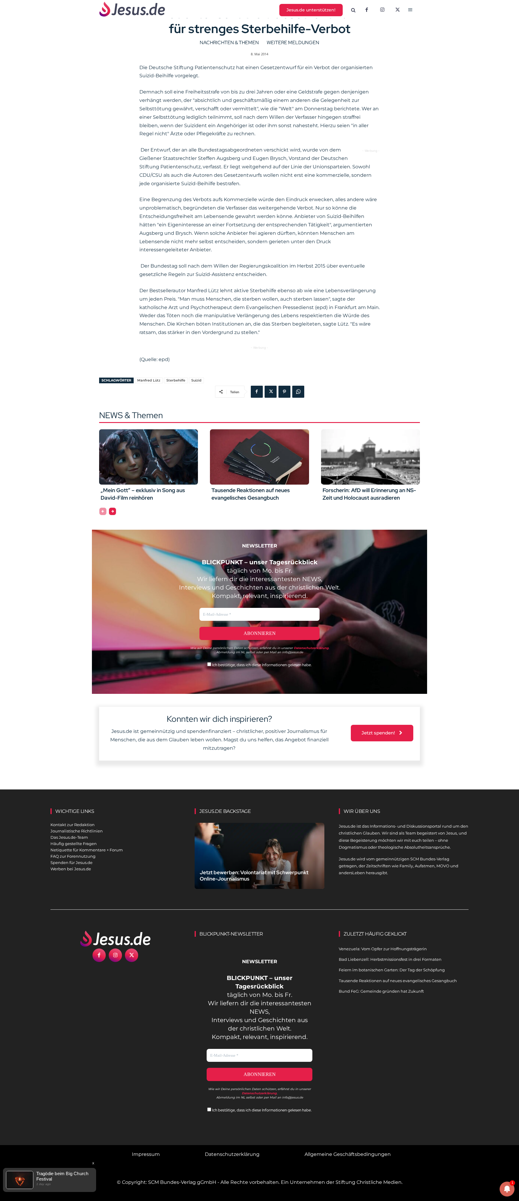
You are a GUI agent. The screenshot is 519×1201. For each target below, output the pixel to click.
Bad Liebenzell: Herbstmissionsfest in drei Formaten (390, 959)
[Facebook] (366, 10)
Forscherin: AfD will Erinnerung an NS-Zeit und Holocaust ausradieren (369, 494)
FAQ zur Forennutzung (73, 856)
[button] (353, 10)
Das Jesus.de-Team (69, 837)
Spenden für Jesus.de (71, 862)
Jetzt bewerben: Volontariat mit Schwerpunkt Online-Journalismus (254, 875)
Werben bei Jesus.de (70, 868)
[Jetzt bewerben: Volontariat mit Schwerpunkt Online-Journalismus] (259, 863)
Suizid (196, 380)
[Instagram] (382, 10)
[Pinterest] (284, 392)
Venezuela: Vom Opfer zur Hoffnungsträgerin (383, 948)
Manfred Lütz (148, 380)
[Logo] (115, 938)
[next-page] (112, 511)
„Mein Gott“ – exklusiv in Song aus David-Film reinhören (143, 494)
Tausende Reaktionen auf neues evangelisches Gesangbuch (250, 494)
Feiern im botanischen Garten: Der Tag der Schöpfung (392, 969)
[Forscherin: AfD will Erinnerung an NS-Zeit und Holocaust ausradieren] (370, 457)
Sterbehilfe (175, 380)
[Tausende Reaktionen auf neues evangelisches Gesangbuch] (259, 457)
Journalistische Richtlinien (76, 831)
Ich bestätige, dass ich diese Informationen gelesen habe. (261, 664)
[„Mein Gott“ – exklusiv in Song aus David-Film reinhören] (148, 457)
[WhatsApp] (298, 392)
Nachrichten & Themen (229, 42)
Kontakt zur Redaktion (72, 824)
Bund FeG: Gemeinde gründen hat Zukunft (381, 991)
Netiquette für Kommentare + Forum (86, 849)
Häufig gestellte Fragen (73, 843)
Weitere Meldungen (293, 42)
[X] (398, 10)
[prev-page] (103, 511)
